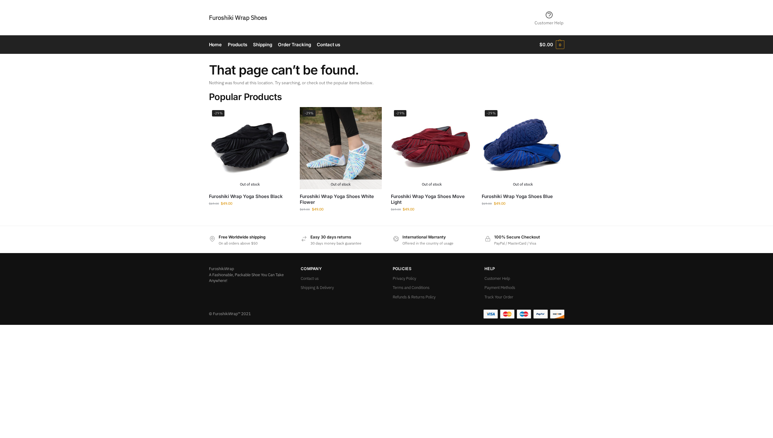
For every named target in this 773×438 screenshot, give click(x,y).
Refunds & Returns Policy (414, 297)
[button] (551, 45)
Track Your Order (498, 297)
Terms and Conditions (411, 287)
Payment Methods (499, 287)
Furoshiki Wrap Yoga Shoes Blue (517, 196)
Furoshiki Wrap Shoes (238, 17)
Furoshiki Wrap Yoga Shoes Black (246, 196)
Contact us (310, 278)
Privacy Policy (404, 278)
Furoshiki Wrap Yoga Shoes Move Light (428, 199)
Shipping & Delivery (317, 287)
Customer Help (549, 23)
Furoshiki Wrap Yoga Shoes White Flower (337, 199)
